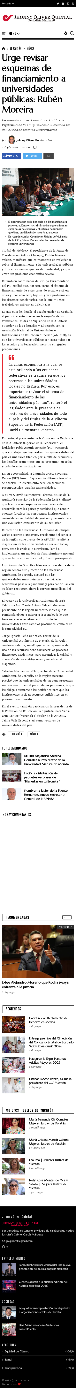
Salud (8, 1359)
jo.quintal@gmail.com (19, 1241)
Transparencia (13, 1368)
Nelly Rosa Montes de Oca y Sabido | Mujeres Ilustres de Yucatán (48, 1184)
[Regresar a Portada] (66, 1378)
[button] (8, 3)
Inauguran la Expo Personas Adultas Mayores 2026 (47, 1060)
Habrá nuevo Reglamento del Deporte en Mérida (48, 1020)
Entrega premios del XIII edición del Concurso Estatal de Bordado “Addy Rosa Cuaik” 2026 (51, 1042)
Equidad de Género (17, 1351)
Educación (15, 48)
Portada (6, 3)
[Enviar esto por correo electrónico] (48, 156)
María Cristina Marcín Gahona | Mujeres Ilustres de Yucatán (50, 1141)
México (30, 48)
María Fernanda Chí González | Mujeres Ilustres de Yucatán (50, 1121)
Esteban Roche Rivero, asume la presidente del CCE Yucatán (50, 1081)
